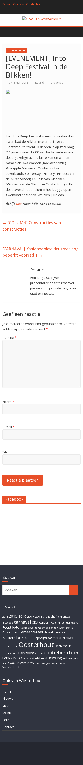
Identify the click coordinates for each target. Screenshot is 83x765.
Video (6, 705)
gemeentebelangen (46, 627)
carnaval (22, 622)
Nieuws (67, 638)
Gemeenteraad (31, 632)
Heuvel (48, 632)
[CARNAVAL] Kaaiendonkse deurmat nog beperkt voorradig (40, 252)
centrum (44, 622)
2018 (38, 616)
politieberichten (62, 652)
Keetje (28, 638)
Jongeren (59, 632)
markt (57, 637)
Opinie (7, 713)
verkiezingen (70, 658)
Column (56, 622)
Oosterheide (10, 646)
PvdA (16, 658)
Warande (35, 663)
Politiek (7, 658)
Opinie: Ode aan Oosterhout (22, 4)
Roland (40, 82)
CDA (35, 622)
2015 (13, 616)
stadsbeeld (39, 658)
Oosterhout (36, 644)
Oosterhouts (63, 646)
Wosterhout (10, 667)
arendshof (49, 616)
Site (5, 452)
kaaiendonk (12, 637)
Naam (8, 401)
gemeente (27, 628)
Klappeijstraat (42, 638)
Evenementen (16, 50)
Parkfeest (26, 653)
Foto (15, 627)
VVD (5, 662)
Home (6, 691)
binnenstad (64, 616)
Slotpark (26, 658)
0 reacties (56, 82)
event (74, 622)
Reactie (9, 337)
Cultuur (66, 622)
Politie (39, 653)
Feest (6, 627)
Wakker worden (19, 663)
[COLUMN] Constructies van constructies (31, 226)
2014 (5, 616)
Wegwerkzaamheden (54, 663)
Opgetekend (9, 653)
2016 (22, 616)
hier (19, 203)
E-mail (8, 426)
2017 (30, 616)
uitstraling (55, 658)
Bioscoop (7, 622)
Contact (8, 727)
